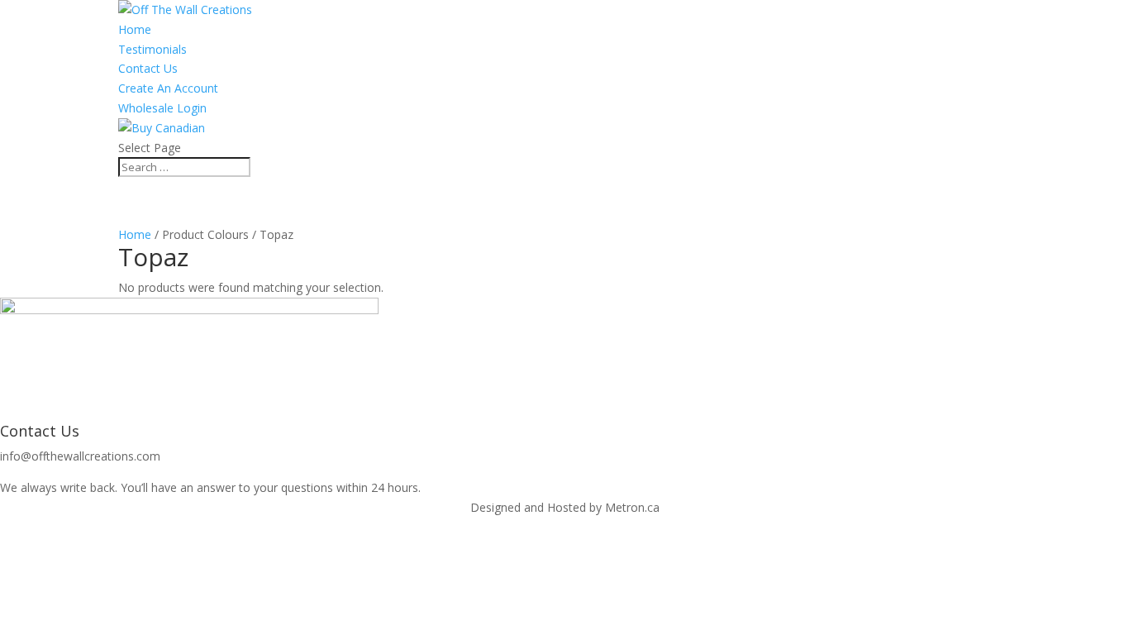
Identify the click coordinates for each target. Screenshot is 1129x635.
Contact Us (148, 68)
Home (134, 29)
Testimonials (152, 49)
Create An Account (168, 88)
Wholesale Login (162, 108)
